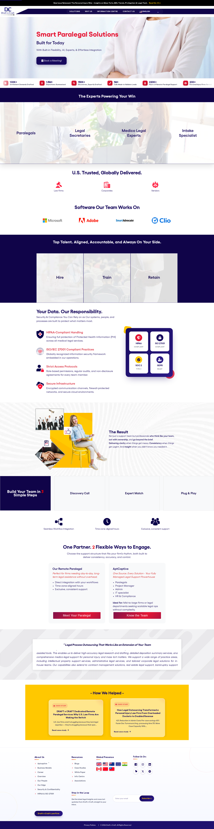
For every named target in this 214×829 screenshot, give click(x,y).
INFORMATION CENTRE (107, 11)
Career (40, 772)
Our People (42, 781)
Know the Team (137, 615)
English (146, 11)
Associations (80, 781)
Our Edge (42, 785)
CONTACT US (129, 11)
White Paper (80, 772)
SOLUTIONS (74, 11)
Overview (42, 776)
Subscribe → (147, 798)
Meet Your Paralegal (77, 615)
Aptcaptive (43, 763)
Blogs (77, 763)
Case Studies (80, 768)
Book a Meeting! (52, 60)
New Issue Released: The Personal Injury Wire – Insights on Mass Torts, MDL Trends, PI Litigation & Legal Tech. (107, 3)
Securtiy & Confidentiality (49, 789)
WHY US (88, 11)
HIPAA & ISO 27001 (46, 794)
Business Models (45, 768)
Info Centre (79, 776)
